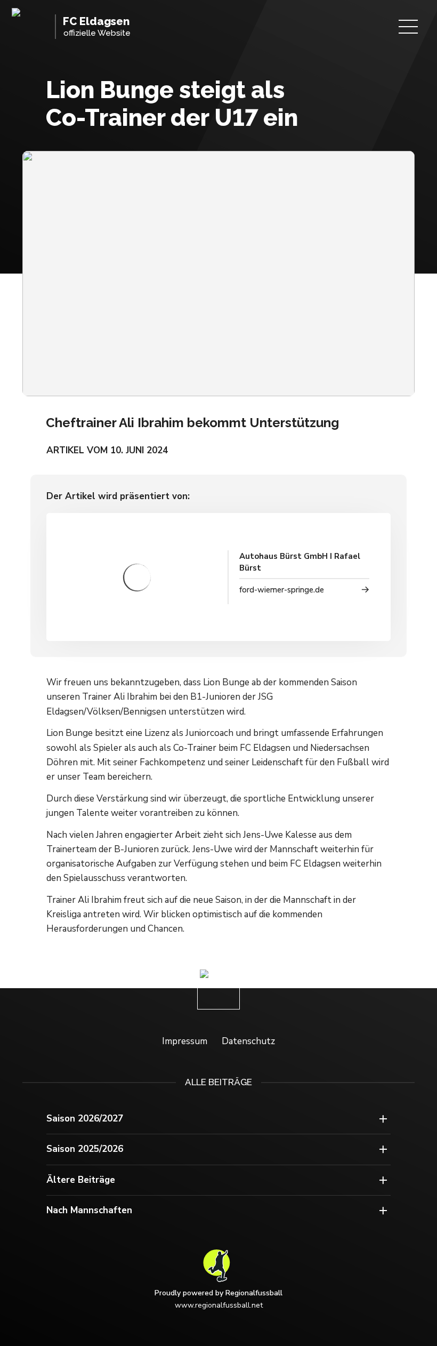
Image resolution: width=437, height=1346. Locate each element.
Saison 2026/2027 (84, 1118)
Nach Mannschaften (89, 1210)
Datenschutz (248, 1041)
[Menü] (408, 27)
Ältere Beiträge (80, 1180)
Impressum (184, 1041)
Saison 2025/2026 (84, 1149)
